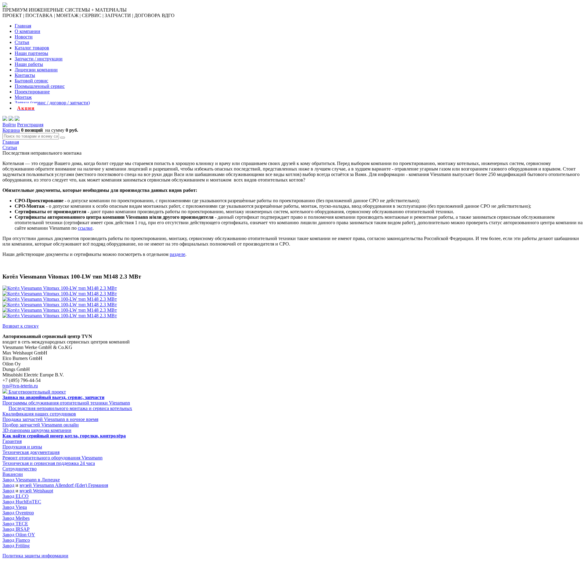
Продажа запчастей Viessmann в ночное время (50, 419)
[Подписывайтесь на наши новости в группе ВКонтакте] (11, 119)
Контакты (25, 75)
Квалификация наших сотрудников (39, 413)
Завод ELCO (15, 496)
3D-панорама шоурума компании (36, 430)
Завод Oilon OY (18, 534)
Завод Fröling (16, 545)
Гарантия (12, 441)
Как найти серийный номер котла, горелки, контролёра (64, 435)
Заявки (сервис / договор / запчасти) (52, 102)
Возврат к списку (20, 326)
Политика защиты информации (35, 555)
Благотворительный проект (36, 391)
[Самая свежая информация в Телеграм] (17, 119)
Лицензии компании (36, 69)
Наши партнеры (31, 53)
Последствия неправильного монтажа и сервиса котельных (70, 408)
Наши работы (29, 64)
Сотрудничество (19, 468)
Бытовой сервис (31, 80)
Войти (9, 124)
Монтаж (23, 97)
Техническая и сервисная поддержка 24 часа (48, 463)
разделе (177, 254)
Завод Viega (14, 507)
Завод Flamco (16, 540)
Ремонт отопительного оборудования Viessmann (52, 457)
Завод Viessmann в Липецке (31, 479)
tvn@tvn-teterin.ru (20, 385)
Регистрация (30, 124)
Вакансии (12, 474)
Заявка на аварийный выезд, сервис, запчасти (53, 397)
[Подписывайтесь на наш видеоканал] (4, 119)
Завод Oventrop (18, 512)
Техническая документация (31, 452)
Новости (24, 36)
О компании (27, 31)
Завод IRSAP (16, 529)
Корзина (11, 130)
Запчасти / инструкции (39, 58)
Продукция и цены (22, 446)
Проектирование (32, 91)
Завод (8, 485)
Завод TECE (15, 523)
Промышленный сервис (40, 86)
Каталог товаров (32, 47)
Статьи (22, 42)
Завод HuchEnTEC (21, 501)
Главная (23, 25)
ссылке (85, 228)
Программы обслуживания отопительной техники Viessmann (66, 402)
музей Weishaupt (36, 490)
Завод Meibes (16, 518)
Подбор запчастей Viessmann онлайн (40, 424)
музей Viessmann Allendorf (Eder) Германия (64, 485)
